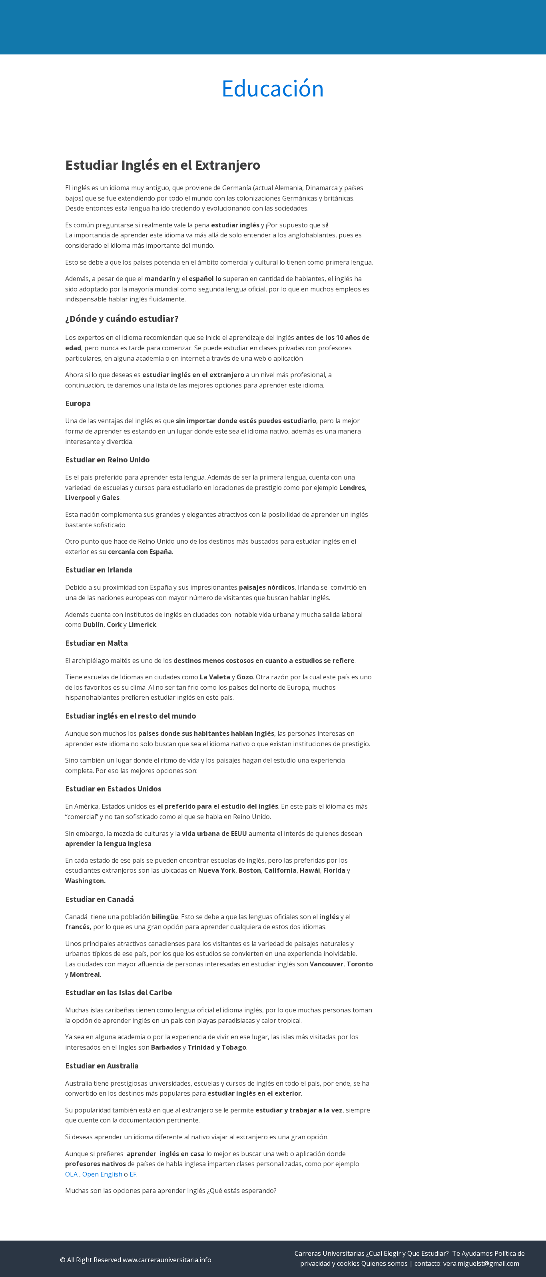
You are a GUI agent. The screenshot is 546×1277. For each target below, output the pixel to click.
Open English (102, 1174)
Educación (273, 88)
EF (133, 1174)
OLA (71, 1174)
